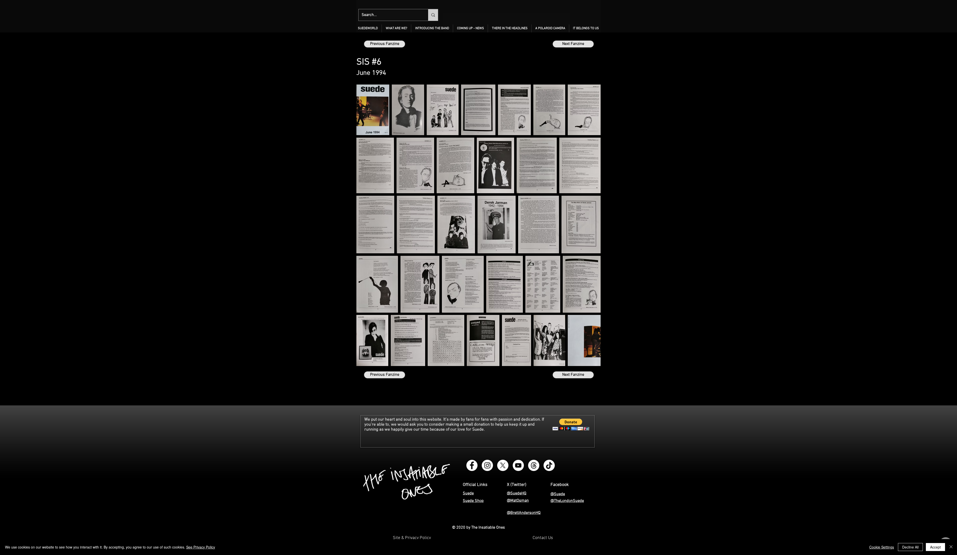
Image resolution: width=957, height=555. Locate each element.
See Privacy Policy (200, 547)
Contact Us (543, 538)
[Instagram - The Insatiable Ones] (487, 465)
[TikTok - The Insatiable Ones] (549, 465)
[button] (396, 28)
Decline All (910, 547)
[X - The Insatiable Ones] (502, 465)
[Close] (951, 547)
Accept (935, 547)
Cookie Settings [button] (881, 547)
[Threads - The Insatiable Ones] (533, 465)
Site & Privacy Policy (412, 538)
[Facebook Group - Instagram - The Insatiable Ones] (472, 465)
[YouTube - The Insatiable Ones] (518, 465)
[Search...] (433, 15)
